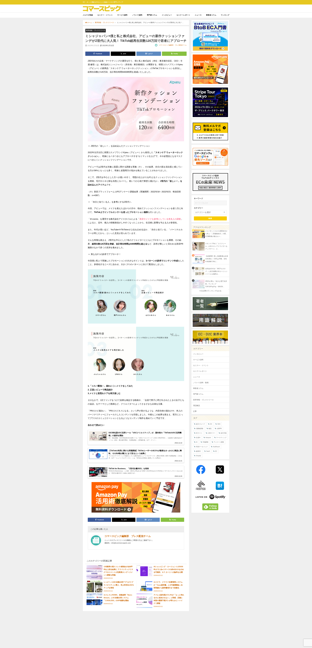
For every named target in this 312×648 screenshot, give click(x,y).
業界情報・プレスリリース (95, 30)
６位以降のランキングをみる (210, 291)
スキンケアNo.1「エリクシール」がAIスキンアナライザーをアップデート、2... (216, 246)
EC (216, 451)
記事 (195, 411)
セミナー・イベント (105, 15)
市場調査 (205, 442)
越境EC (198, 451)
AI (196, 442)
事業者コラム (211, 15)
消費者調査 (199, 428)
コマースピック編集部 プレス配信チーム (173, 45)
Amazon (208, 437)
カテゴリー (198, 208)
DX (211, 424)
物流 (210, 428)
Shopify (198, 455)
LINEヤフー (211, 433)
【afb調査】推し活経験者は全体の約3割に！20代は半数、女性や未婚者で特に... (216, 258)
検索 (210, 218)
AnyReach (216, 446)
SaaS (208, 451)
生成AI (198, 437)
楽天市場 (223, 433)
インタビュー (167, 15)
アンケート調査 (219, 442)
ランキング (225, 15)
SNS (218, 424)
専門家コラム (152, 15)
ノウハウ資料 (137, 15)
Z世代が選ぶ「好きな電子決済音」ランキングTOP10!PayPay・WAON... (216, 283)
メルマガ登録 (88, 15)
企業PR (219, 428)
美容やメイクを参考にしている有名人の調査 (160, 219)
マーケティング (221, 437)
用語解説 (196, 405)
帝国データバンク (202, 446)
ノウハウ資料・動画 (201, 382)
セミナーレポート (183, 15)
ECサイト (199, 433)
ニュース (198, 15)
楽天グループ (200, 424)
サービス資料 (122, 15)
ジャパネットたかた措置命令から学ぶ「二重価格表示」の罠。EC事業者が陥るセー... (216, 233)
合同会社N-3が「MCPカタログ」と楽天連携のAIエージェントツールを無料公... (216, 271)
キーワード (198, 198)
